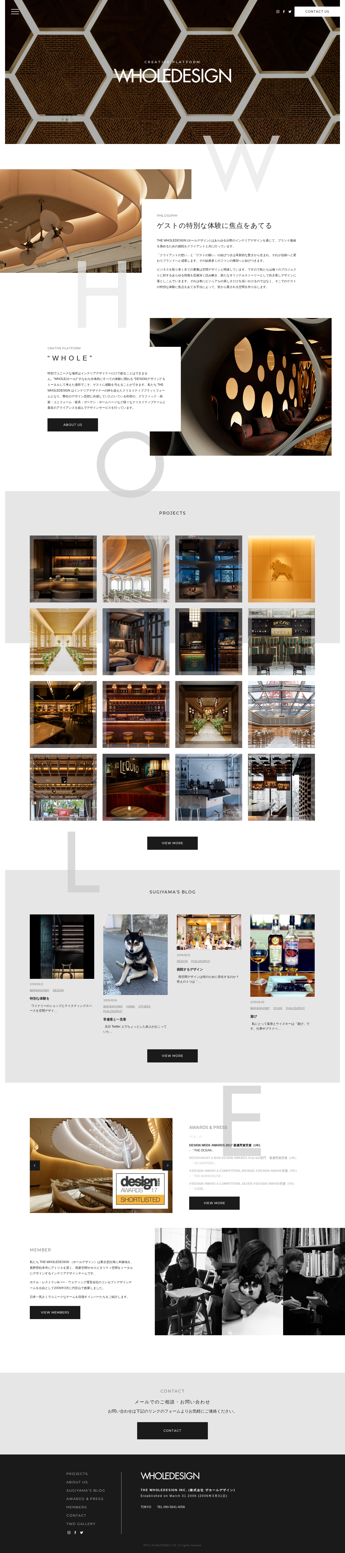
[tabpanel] (101, 1165)
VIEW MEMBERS (55, 1312)
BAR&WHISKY (39, 990)
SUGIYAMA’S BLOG (85, 1490)
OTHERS (144, 1006)
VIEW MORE (172, 843)
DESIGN (58, 990)
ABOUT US (72, 425)
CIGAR (277, 1008)
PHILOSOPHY (112, 1011)
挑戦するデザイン (190, 969)
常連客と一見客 (114, 1019)
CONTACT (317, 11)
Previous (35, 1165)
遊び (253, 1016)
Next (167, 1165)
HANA (130, 1006)
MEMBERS (76, 1507)
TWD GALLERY (81, 1524)
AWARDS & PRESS (85, 1499)
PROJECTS (77, 1474)
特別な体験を (40, 998)
